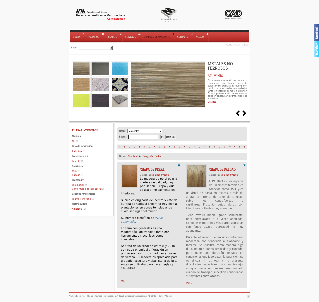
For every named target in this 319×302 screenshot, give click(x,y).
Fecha (158, 156)
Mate (76, 171)
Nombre (132, 156)
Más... (124, 281)
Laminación (79, 185)
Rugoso (77, 175)
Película (77, 161)
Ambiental (79, 208)
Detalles (212, 101)
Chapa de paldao (222, 169)
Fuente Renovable (83, 198)
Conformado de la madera (88, 188)
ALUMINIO (215, 76)
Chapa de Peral (152, 169)
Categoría (148, 156)
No (75, 141)
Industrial (78, 151)
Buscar (74, 47)
